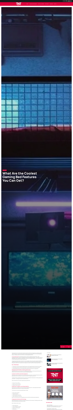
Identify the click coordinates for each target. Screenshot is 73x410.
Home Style (4, 170)
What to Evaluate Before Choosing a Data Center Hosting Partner (56, 359)
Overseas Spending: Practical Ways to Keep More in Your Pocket (56, 355)
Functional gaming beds (15, 356)
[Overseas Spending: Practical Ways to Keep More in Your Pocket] (49, 355)
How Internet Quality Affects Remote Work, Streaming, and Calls (57, 363)
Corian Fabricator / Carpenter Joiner (51, 408)
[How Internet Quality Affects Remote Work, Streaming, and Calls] (49, 364)
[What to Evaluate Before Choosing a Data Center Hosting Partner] (49, 360)
